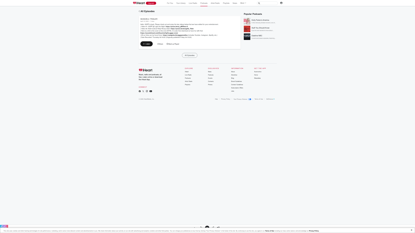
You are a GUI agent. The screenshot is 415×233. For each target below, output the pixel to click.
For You (170, 3)
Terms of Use (259, 99)
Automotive (257, 72)
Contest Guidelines (237, 84)
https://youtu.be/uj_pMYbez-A (177, 26)
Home (256, 75)
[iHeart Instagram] (147, 91)
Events (210, 78)
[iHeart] (138, 3)
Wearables (257, 78)
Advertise (234, 75)
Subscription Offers (237, 88)
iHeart (187, 72)
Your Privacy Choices (240, 99)
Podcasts (204, 3)
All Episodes (147, 11)
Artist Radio (215, 3)
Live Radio (193, 3)
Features (211, 75)
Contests (211, 81)
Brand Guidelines (236, 81)
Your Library (181, 3)
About (233, 72)
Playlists (226, 3)
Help (216, 99)
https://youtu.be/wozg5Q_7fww (182, 29)
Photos (210, 84)
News (235, 3)
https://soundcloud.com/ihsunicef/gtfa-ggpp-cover (159, 33)
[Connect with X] (143, 91)
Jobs (232, 91)
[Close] (411, 230)
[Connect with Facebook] (140, 91)
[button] (146, 43)
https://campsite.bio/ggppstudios (175, 35)
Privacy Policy (225, 99)
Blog (232, 78)
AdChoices (269, 99)
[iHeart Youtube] (150, 91)
